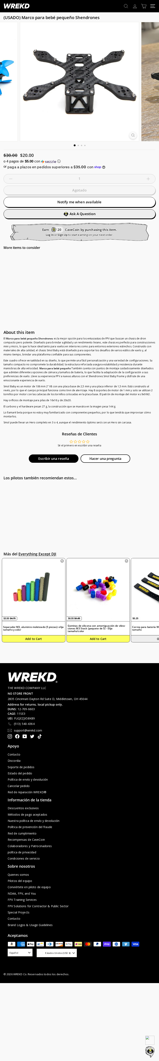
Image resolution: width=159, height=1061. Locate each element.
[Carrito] (144, 6)
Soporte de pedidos (21, 767)
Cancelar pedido (19, 786)
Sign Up (62, 235)
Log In (50, 235)
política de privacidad (22, 852)
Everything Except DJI (37, 553)
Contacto (14, 754)
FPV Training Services (22, 900)
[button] (79, 161)
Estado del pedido (20, 773)
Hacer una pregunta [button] (105, 458)
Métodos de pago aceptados (27, 814)
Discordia (14, 761)
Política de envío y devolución (28, 779)
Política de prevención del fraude (30, 827)
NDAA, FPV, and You (22, 893)
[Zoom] (133, 135)
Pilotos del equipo (20, 881)
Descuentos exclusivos (23, 808)
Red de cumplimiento (22, 833)
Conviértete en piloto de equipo (29, 887)
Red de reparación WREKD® (27, 792)
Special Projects (18, 912)
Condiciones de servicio (24, 858)
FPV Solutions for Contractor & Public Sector (38, 906)
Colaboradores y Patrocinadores (30, 846)
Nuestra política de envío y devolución (34, 821)
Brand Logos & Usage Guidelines (30, 925)
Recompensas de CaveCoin (26, 840)
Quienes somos (18, 875)
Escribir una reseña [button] (53, 458)
